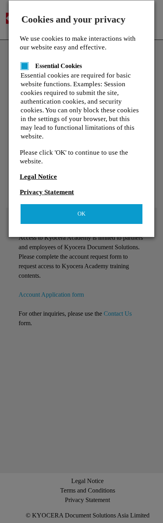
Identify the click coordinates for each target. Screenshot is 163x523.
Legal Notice (38, 176)
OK (81, 214)
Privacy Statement (47, 192)
